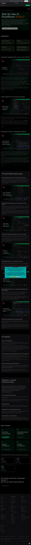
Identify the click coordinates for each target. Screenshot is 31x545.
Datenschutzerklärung (21, 273)
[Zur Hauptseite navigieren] (3, 3)
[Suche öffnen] (28, 3)
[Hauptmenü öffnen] (29, 3)
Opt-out (18, 275)
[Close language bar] (29, 1)
